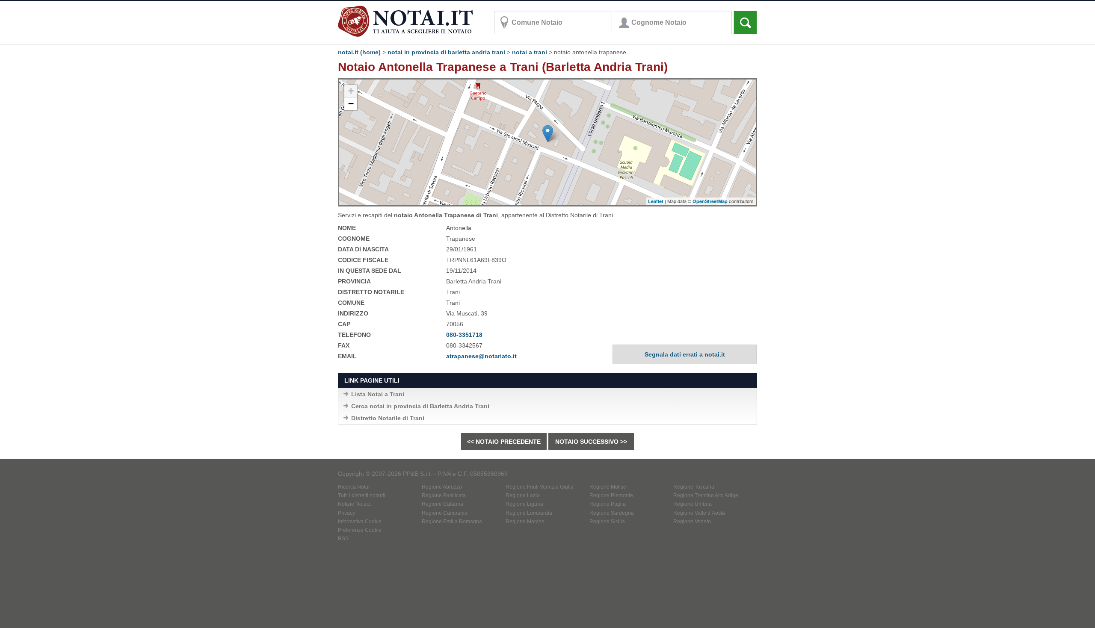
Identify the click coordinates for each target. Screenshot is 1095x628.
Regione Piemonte (611, 495)
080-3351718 (464, 334)
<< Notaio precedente (504, 441)
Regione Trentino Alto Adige (705, 495)
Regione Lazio (523, 495)
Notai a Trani (529, 52)
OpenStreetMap (710, 201)
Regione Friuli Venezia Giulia (540, 487)
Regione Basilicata (444, 495)
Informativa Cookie (360, 522)
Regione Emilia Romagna (452, 522)
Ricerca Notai (354, 487)
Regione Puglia (607, 504)
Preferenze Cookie (360, 530)
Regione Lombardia (529, 513)
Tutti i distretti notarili (361, 495)
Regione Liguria (524, 504)
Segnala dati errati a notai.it (685, 354)
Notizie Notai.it (355, 504)
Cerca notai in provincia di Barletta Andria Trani (420, 406)
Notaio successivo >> (591, 441)
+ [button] (351, 91)
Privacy (346, 513)
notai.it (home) (359, 52)
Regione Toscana (693, 487)
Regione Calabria (442, 504)
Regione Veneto (692, 522)
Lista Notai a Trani (377, 394)
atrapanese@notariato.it (481, 356)
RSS (343, 539)
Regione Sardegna (611, 513)
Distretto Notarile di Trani (387, 418)
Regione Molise (607, 487)
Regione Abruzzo (442, 487)
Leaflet (655, 201)
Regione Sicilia (607, 522)
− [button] (351, 103)
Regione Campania (445, 513)
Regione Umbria (692, 504)
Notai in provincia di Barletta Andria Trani (446, 52)
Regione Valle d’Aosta (699, 513)
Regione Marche (525, 522)
